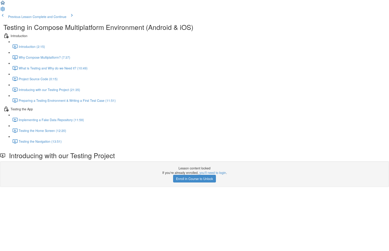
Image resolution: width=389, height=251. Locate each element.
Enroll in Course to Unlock (194, 178)
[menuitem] (2, 10)
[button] (2, 4)
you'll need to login (212, 172)
